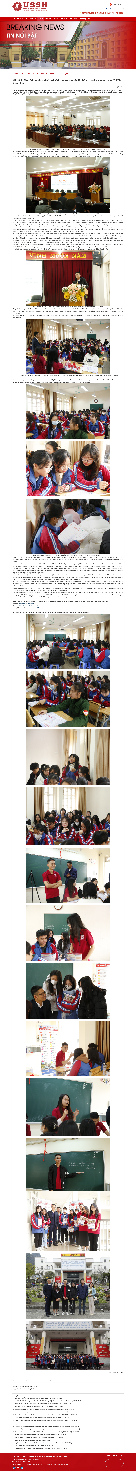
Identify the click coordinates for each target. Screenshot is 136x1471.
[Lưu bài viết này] (121, 87)
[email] (22, 1468)
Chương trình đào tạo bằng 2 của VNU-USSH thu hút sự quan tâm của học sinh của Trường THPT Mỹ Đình (43, 1432)
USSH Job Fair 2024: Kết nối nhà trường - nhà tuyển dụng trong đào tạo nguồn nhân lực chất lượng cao (42, 1420)
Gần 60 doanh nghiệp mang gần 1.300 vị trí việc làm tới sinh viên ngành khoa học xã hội (38, 1417)
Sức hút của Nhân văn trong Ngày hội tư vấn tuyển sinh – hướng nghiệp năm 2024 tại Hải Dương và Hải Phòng (44, 1401)
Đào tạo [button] (56, 19)
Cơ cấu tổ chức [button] (30, 19)
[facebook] (14, 1468)
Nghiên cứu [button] (74, 19)
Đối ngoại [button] (83, 19)
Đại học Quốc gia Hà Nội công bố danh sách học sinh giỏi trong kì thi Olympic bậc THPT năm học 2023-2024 (43, 1429)
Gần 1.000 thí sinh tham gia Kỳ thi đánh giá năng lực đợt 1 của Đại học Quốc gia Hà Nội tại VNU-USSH (41, 1414)
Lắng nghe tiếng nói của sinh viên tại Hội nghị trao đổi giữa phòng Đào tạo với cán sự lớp (38, 1448)
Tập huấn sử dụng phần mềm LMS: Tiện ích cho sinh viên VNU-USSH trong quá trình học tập (39, 1443)
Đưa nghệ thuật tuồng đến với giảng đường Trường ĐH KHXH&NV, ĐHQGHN (35, 1398)
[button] (114, 4)
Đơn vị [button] (90, 19)
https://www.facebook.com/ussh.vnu (30, 606)
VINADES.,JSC (65, 1464)
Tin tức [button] (40, 19)
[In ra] (118, 87)
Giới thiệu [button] (20, 19)
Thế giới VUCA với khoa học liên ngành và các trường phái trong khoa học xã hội (36, 1434)
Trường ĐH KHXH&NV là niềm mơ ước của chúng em (29, 1440)
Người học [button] (64, 19)
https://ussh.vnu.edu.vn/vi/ (26, 603)
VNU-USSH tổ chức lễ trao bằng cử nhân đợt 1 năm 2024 (30, 1445)
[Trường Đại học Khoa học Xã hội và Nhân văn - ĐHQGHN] (17, 6)
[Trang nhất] (14, 19)
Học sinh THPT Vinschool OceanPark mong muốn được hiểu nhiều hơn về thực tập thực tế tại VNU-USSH (42, 1426)
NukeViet (53, 1464)
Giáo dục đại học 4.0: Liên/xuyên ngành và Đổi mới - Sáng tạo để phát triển (34, 1437)
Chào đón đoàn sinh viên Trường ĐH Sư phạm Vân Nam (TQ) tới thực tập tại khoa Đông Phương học (41, 1409)
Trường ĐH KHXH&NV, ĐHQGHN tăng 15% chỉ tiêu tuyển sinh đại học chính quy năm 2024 (38, 1403)
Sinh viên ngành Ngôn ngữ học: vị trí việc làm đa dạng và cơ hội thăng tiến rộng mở (37, 1406)
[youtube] (18, 1468)
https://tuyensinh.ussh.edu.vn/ (38, 608)
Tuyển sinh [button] (48, 19)
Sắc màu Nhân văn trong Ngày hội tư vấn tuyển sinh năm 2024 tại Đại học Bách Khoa (37, 1412)
